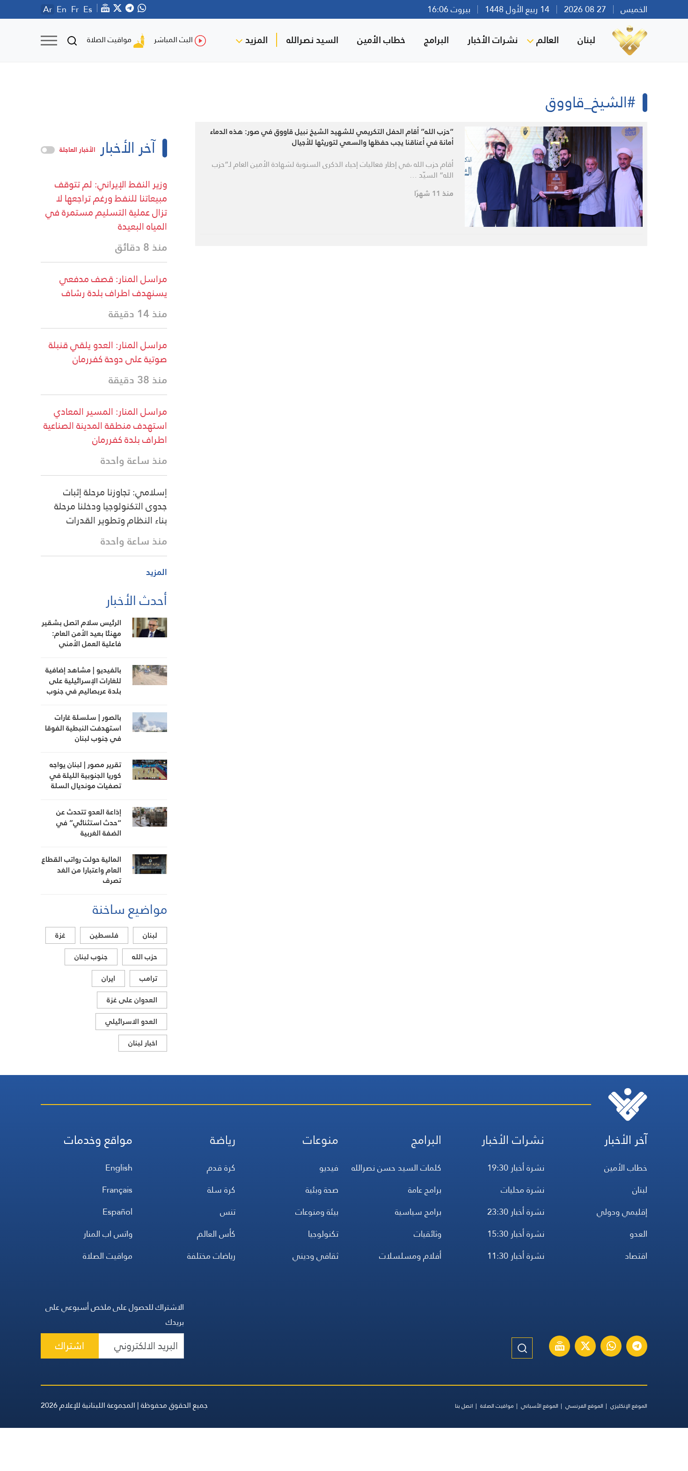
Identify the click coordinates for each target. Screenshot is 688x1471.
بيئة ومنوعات (316, 1211)
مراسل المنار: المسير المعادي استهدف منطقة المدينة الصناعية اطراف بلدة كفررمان (105, 425)
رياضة (222, 1140)
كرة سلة (221, 1189)
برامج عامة (424, 1189)
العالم (547, 40)
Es (87, 9)
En (61, 9)
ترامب (148, 978)
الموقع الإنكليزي (628, 1406)
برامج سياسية (418, 1211)
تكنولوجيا (323, 1233)
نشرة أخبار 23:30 (515, 1211)
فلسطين (104, 935)
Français (117, 1189)
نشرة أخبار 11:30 (515, 1255)
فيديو (328, 1167)
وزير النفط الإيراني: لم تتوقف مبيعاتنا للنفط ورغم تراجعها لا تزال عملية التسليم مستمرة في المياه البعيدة (106, 205)
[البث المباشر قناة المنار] (559, 1347)
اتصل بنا (464, 1406)
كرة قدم (221, 1167)
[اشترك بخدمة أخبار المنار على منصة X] (585, 1347)
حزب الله (144, 956)
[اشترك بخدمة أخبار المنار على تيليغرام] (637, 1347)
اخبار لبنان (142, 1043)
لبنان (586, 40)
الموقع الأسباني (539, 1406)
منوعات (320, 1140)
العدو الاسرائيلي (131, 1021)
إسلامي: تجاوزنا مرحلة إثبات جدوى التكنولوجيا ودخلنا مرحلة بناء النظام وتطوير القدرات (110, 506)
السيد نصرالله (312, 40)
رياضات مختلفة (211, 1255)
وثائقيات (427, 1233)
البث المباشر (173, 39)
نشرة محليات (522, 1189)
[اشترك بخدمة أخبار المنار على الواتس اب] (611, 1347)
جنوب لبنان (91, 956)
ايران (108, 978)
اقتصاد (636, 1255)
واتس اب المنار (107, 1233)
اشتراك (69, 1346)
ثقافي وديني (315, 1255)
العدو (638, 1233)
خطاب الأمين (381, 40)
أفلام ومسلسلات (410, 1255)
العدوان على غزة (132, 1000)
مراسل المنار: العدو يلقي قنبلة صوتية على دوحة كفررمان (108, 352)
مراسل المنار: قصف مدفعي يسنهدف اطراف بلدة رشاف (113, 286)
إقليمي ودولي (622, 1211)
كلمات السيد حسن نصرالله (396, 1167)
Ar (47, 9)
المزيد (256, 40)
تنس (227, 1211)
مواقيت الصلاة (109, 39)
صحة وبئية (322, 1189)
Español (117, 1211)
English (118, 1167)
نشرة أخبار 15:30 (515, 1233)
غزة (60, 935)
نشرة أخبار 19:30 (515, 1167)
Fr (75, 9)
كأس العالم (216, 1233)
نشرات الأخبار (493, 40)
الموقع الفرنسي (584, 1406)
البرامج (436, 40)
